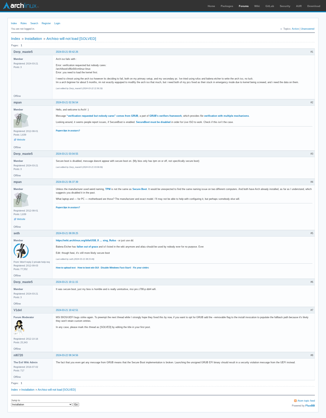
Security (285, 6)
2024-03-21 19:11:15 (67, 282)
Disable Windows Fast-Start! (116, 267)
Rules (24, 23)
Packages (227, 6)
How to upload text (66, 267)
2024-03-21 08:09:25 (67, 233)
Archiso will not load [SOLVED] (71, 39)
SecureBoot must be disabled (153, 122)
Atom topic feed (306, 400)
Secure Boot (139, 189)
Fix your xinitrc (141, 267)
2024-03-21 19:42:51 (67, 310)
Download (313, 6)
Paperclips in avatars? (68, 130)
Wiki (257, 6)
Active (295, 28)
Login (57, 23)
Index (14, 23)
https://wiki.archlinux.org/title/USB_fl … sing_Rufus (86, 240)
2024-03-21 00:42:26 (67, 51)
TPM (108, 189)
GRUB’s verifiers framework (165, 115)
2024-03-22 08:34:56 (67, 355)
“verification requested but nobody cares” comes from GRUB (102, 115)
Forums (244, 6)
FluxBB (310, 405)
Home (211, 6)
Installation (33, 39)
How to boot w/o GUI (88, 267)
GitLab (269, 6)
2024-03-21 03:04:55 (67, 153)
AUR (299, 6)
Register (46, 23)
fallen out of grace (87, 246)
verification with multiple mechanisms (226, 115)
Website (21, 139)
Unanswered (307, 28)
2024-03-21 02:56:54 (67, 102)
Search (34, 23)
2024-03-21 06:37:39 (67, 181)
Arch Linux (21, 5)
